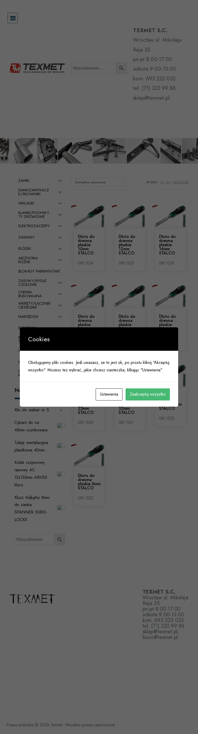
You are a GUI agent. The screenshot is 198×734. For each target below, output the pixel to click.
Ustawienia (109, 394)
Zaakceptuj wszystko (148, 394)
